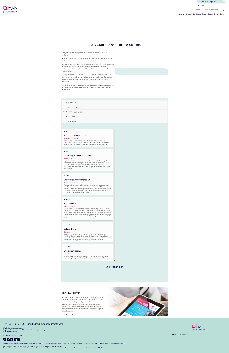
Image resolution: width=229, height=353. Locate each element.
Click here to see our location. (13, 335)
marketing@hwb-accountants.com (45, 324)
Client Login (204, 2)
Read (63, 314)
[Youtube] (18, 339)
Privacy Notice (104, 343)
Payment (212, 2)
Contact (222, 14)
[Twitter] (8, 339)
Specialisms (197, 14)
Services (189, 14)
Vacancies (201, 5)
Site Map (94, 343)
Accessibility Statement (116, 343)
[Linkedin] (11, 339)
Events (216, 14)
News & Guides (207, 14)
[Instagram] (15, 339)
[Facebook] (4, 339)
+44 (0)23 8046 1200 (14, 324)
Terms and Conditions (83, 343)
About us (181, 14)
